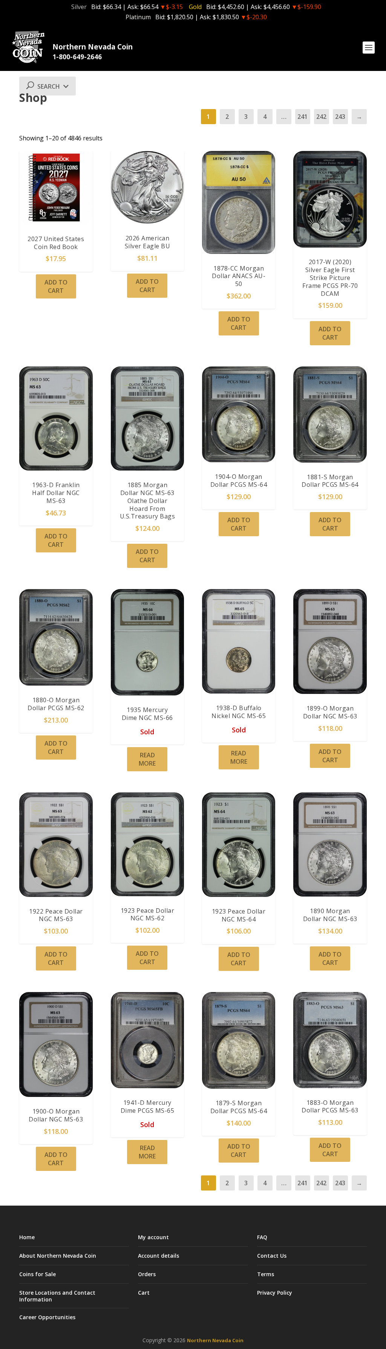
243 (340, 116)
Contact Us (271, 1255)
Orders (147, 1274)
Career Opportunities (47, 1317)
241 (302, 116)
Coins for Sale (37, 1274)
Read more (147, 759)
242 (321, 116)
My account (153, 1237)
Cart (144, 1292)
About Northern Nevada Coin (57, 1255)
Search (49, 86)
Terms (265, 1274)
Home (27, 1237)
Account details (158, 1255)
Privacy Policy (274, 1292)
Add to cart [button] (55, 286)
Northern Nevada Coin (215, 1340)
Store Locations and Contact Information (57, 1296)
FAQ (262, 1237)
